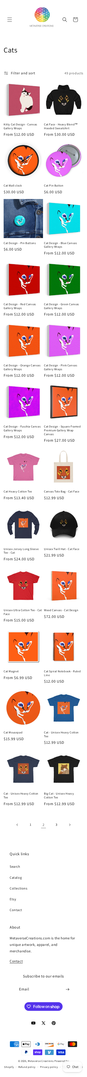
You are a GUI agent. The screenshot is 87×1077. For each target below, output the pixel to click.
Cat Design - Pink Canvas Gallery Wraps (60, 367)
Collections (19, 888)
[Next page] (69, 824)
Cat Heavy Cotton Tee (18, 491)
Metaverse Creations (41, 1061)
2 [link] (43, 824)
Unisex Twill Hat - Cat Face (61, 549)
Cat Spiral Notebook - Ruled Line (62, 673)
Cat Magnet (11, 671)
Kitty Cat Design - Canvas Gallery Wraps (20, 126)
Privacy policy (49, 1067)
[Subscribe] (67, 989)
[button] (9, 19)
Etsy (13, 899)
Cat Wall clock (13, 185)
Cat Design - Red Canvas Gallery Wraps (20, 306)
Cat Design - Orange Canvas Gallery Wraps (22, 367)
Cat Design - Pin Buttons (20, 243)
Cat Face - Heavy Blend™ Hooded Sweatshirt (61, 126)
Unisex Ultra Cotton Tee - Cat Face (23, 612)
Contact (16, 910)
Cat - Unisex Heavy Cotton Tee (61, 734)
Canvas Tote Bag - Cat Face (62, 491)
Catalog (16, 877)
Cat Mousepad (13, 732)
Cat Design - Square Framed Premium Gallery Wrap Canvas (62, 430)
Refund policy (27, 1067)
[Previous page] (17, 824)
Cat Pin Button (53, 185)
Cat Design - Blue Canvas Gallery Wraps (60, 245)
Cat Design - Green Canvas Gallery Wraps (61, 306)
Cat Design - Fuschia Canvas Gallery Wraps (22, 428)
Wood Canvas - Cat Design (61, 610)
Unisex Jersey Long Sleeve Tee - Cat (21, 551)
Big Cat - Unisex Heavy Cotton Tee (59, 795)
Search (15, 866)
